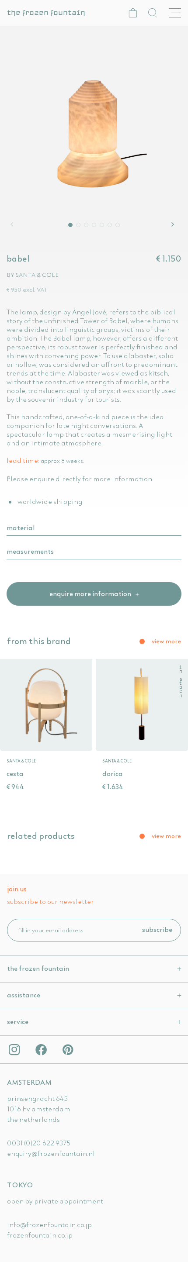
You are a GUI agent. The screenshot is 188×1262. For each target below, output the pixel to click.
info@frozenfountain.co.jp (49, 1224)
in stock (180, 681)
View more (166, 641)
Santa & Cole (37, 275)
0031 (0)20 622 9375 (38, 1142)
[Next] (174, 224)
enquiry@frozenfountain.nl (51, 1153)
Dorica (112, 773)
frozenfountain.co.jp (40, 1235)
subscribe (157, 929)
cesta (15, 773)
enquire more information (90, 593)
